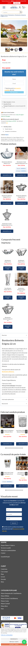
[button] (7, 49)
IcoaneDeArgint (5, 556)
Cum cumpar (4, 571)
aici (7, 122)
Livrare (3, 577)
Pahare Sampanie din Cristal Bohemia (11, 593)
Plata (2, 574)
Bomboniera (11, 15)
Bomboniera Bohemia (8, 371)
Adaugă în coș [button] (7, 175)
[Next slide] (22, 49)
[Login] (20, 7)
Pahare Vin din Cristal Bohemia (9, 598)
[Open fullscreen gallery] (25, 45)
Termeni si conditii (6, 548)
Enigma (7, 134)
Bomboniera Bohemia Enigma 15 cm (7, 319)
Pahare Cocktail (5, 603)
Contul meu (4, 569)
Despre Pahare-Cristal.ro (8, 545)
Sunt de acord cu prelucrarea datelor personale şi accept (13, 529)
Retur (2, 582)
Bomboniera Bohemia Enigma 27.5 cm (21, 290)
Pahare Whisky (5, 596)
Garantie (3, 579)
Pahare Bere (4, 606)
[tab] (5, 490)
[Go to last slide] (6, 49)
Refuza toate (14, 641)
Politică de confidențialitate (8, 550)
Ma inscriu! (14, 92)
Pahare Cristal (4, 15)
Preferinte (14, 639)
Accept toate (14, 644)
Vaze (2, 608)
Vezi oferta (16, 3)
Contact (3, 553)
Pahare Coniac (5, 601)
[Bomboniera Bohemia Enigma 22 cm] (14, 33)
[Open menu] (4, 7)
